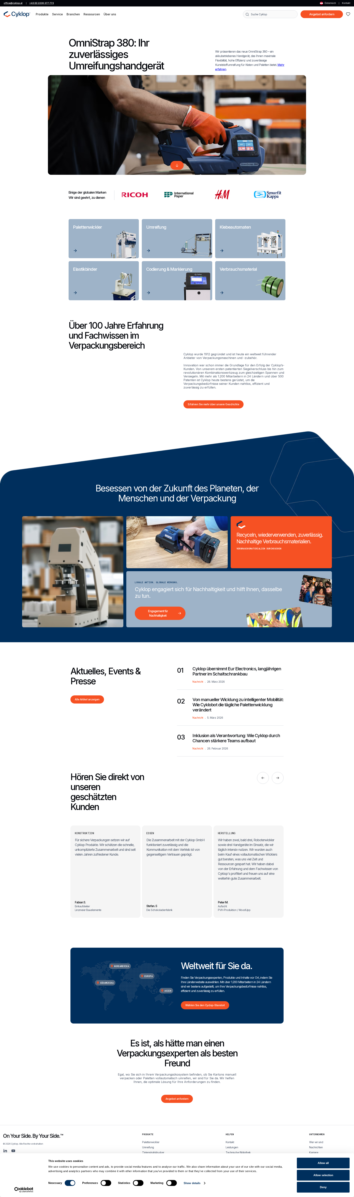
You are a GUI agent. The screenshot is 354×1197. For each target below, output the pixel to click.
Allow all (323, 1163)
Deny (323, 1187)
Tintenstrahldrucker (153, 1152)
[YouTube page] (13, 1150)
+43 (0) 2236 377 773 (41, 3)
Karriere (313, 1152)
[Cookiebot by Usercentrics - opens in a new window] (24, 1190)
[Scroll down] (177, 165)
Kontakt (346, 3)
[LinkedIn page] (5, 1150)
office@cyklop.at (13, 3)
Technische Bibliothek (238, 1152)
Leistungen (232, 1147)
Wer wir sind (316, 1142)
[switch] (106, 1183)
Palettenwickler (150, 1142)
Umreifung (148, 1147)
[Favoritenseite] (348, 14)
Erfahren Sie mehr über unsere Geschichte (213, 404)
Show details (192, 1183)
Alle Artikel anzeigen (87, 699)
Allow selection (323, 1175)
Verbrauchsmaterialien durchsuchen (259, 548)
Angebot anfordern (321, 14)
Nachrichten (316, 1147)
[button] (42, 14)
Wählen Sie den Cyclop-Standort (205, 1005)
